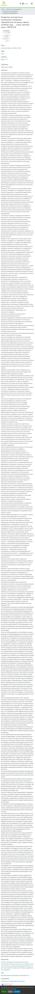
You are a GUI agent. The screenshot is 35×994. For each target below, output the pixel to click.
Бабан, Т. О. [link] (4, 59)
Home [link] (2, 9)
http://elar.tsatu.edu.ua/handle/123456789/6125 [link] (15, 975)
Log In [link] (26, 4)
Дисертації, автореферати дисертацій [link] (14, 9)
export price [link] (17, 968)
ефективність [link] (29, 964)
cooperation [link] (6, 970)
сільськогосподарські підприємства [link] (12, 962)
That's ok (4, 991)
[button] (4, 4)
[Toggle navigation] (31, 3)
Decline (10, 991)
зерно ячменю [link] (5, 966)
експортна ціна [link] (20, 964)
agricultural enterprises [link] (24, 966)
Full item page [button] (7, 985)
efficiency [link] (23, 968)
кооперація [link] (13, 966)
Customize (16, 991)
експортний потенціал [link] (8, 964)
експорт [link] (25, 962)
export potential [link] (8, 968)
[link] (17, 48)
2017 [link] (2, 54)
